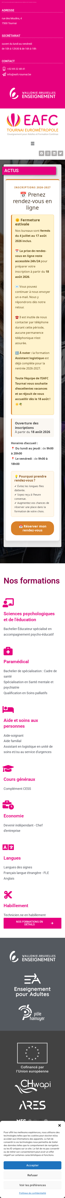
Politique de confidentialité (32, 1193)
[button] (59, 1125)
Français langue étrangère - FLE (26, 873)
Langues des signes (18, 867)
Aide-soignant (13, 735)
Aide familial (12, 741)
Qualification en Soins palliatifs (25, 693)
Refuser (32, 1175)
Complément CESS (17, 789)
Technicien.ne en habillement (25, 915)
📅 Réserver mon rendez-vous (32, 528)
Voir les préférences (32, 1185)
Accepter (32, 1165)
